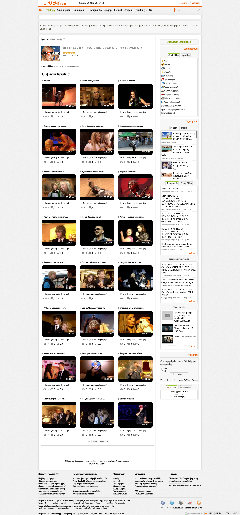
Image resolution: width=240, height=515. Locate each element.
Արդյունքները (184, 380)
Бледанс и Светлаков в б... (55, 262)
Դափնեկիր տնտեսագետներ (50, 491)
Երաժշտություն (170, 83)
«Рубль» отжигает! (128, 171)
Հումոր (167, 64)
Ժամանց (167, 72)
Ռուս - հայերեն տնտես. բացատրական (89, 481)
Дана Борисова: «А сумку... (93, 126)
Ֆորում (116, 481)
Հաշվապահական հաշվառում (172, 191)
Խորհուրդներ (166, 142)
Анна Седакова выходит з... (55, 353)
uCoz (122, 513)
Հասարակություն (171, 87)
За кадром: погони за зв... (92, 353)
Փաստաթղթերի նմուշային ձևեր (86, 491)
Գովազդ (93, 513)
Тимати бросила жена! (91, 217)
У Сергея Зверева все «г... (55, 308)
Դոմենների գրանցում (144, 494)
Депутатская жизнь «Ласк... (132, 353)
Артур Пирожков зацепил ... (132, 217)
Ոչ (165, 371)
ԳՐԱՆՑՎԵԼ (93, 464)
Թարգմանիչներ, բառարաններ (86, 486)
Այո (165, 368)
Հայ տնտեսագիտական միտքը (51, 494)
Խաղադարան (119, 489)
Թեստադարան (120, 494)
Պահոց (195, 380)
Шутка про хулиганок (91, 80)
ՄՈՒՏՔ (103, 464)
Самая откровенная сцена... (55, 126)
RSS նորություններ (143, 491)
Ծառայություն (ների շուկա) (171, 209)
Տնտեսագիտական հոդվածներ (51, 489)
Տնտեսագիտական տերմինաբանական (90, 478)
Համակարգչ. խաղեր (172, 106)
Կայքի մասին (44, 513)
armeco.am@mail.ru (193, 508)
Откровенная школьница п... (132, 308)
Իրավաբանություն (168, 249)
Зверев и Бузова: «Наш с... (55, 171)
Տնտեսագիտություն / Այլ (170, 224)
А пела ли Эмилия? (128, 80)
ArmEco (175, 142)
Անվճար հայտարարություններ (148, 478)
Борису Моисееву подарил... (93, 308)
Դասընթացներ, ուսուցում (170, 275)
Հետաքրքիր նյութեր (168, 158)
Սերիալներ (168, 76)
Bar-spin (47, 80)
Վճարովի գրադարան (47, 481)
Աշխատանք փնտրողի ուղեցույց (149, 481)
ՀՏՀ (101, 513)
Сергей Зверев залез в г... (54, 399)
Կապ (106, 513)
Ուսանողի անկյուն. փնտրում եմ (51, 486)
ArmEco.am (178, 508)
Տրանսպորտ (169, 80)
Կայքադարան (119, 491)
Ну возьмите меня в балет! (93, 171)
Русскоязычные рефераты (84, 494)
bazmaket (181, 158)
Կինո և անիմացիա (172, 98)
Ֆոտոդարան (119, 484)
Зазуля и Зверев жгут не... (131, 262)
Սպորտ (167, 68)
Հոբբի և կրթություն (172, 102)
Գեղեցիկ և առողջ (171, 95)
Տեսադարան (119, 486)
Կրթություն (177, 169)
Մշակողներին (82, 513)
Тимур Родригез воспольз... (93, 399)
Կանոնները (56, 513)
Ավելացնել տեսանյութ (179, 41)
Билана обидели (127, 399)
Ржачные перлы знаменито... (56, 217)
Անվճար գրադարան (47, 478)
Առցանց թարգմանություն (84, 484)
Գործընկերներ (69, 513)
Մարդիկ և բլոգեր (171, 91)
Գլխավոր (45, 39)
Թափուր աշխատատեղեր (146, 484)
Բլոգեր (116, 478)
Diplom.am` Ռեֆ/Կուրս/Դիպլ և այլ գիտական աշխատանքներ (183, 479)
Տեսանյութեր (56, 39)
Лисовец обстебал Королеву (94, 262)
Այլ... (166, 61)
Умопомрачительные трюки (131, 126)
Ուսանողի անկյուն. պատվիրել (51, 484)
